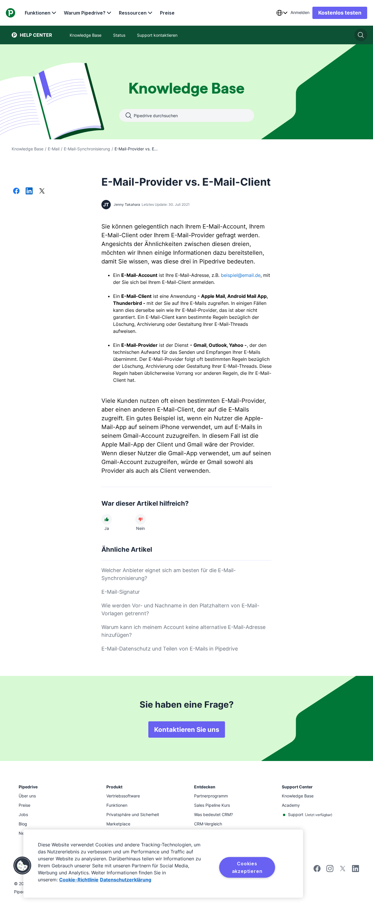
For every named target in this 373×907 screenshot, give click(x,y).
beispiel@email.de (241, 275)
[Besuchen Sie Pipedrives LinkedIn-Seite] (355, 869)
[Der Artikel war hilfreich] (106, 519)
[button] (22, 865)
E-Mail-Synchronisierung (87, 148)
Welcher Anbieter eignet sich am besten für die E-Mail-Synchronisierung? (168, 574)
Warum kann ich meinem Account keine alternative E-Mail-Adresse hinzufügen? (183, 631)
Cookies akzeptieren (247, 867)
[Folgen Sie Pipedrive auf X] (342, 870)
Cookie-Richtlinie (78, 880)
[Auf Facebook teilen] (16, 191)
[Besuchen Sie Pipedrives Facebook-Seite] (317, 870)
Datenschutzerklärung (125, 880)
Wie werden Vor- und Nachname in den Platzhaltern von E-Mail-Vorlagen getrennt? (180, 609)
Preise (167, 13)
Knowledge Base (27, 148)
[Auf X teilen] (41, 191)
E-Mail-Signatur (120, 592)
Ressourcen (133, 13)
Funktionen (37, 13)
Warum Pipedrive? (84, 13)
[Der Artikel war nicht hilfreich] (140, 519)
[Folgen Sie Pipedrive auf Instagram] (329, 870)
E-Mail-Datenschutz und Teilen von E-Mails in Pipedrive (169, 649)
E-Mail (53, 148)
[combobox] (282, 12)
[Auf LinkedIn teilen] (29, 191)
